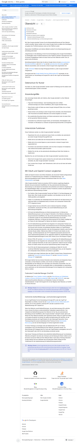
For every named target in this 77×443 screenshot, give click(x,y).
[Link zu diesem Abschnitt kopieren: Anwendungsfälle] (40, 94)
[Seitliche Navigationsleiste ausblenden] (18, 440)
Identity (10, 2)
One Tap (43, 64)
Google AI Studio (62, 405)
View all (60, 414)
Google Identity (40, 20)
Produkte (33, 20)
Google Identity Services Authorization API (47, 73)
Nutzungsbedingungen (27, 397)
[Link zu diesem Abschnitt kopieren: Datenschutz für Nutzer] (45, 83)
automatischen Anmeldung (57, 64)
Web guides (20, 2)
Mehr (70, 5)
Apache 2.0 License (37, 360)
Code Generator (47, 239)
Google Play (61, 412)
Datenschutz (37, 439)
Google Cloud (62, 409)
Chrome (60, 400)
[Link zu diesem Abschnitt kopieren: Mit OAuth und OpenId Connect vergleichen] (62, 171)
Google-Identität (44, 400)
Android (60, 397)
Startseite (4, 5)
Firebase (61, 402)
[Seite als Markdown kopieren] (41, 24)
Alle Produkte (25, 433)
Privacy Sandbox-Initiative (40, 276)
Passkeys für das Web (37, 5)
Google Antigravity (63, 407)
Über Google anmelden (45, 397)
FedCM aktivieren (64, 287)
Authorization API (43, 349)
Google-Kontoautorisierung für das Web (56, 5)
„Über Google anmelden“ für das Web (19, 5)
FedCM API (60, 278)
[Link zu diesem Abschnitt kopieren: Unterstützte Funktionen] (46, 128)
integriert (52, 278)
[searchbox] (10, 10)
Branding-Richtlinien (27, 400)
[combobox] (48, 1)
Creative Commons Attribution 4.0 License (61, 359)
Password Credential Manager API (43, 255)
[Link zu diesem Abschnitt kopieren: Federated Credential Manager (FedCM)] (54, 273)
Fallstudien (31, 68)
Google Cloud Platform (27, 431)
